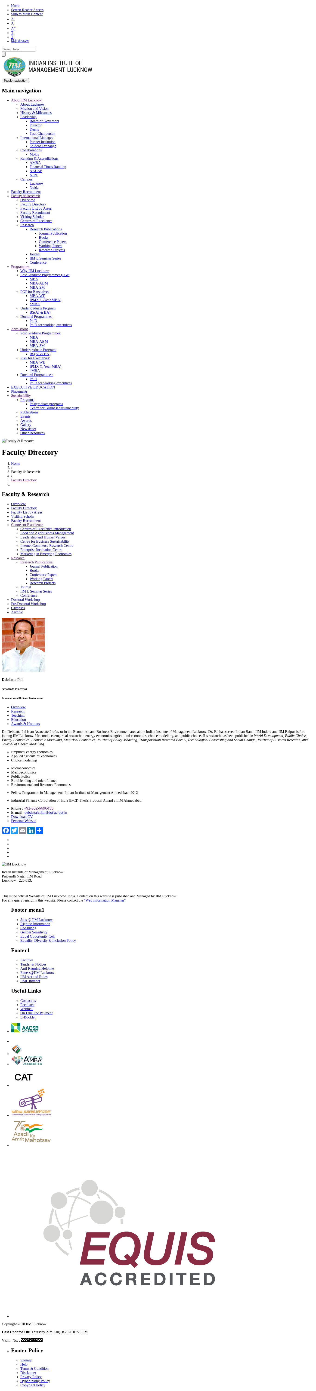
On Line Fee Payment (36, 1013)
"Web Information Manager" (105, 900)
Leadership (28, 117)
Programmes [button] (20, 267)
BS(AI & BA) (40, 312)
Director (36, 125)
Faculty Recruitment (26, 192)
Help (24, 1364)
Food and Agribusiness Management (47, 533)
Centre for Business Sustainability (54, 408)
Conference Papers (52, 242)
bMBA (35, 304)
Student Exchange (43, 146)
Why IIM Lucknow (34, 271)
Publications (29, 412)
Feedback (27, 1005)
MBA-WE (37, 296)
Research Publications (46, 229)
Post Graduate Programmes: (40, 333)
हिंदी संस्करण (20, 41)
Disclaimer (28, 1373)
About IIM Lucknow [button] (26, 100)
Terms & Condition (34, 1368)
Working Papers (50, 246)
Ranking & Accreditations (39, 158)
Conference (38, 262)
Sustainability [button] (21, 395)
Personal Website (23, 821)
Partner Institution (43, 142)
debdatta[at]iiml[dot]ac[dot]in (46, 812)
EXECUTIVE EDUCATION (33, 387)
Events (25, 416)
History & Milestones (36, 113)
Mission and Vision (34, 108)
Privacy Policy (31, 1377)
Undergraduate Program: (38, 350)
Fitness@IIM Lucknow (37, 973)
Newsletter (28, 429)
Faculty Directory (33, 204)
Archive (17, 612)
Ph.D (33, 321)
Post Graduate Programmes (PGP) (45, 275)
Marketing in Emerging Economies (45, 554)
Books (43, 237)
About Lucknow (32, 104)
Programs (27, 400)
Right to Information (35, 924)
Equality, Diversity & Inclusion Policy (48, 940)
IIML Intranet (30, 981)
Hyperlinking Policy (35, 1381)
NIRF (34, 175)
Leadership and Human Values (42, 537)
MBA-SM (37, 287)
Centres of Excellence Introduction (45, 529)
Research (27, 225)
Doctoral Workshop (25, 600)
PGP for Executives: (35, 358)
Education (18, 719)
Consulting (28, 928)
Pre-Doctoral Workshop (28, 604)
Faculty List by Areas (36, 208)
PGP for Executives (34, 291)
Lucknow (37, 183)
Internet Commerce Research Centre (46, 545)
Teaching (18, 715)
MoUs (34, 154)
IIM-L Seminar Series (45, 258)
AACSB (36, 171)
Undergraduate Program (38, 308)
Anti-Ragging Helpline (37, 968)
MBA (34, 279)
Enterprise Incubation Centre (41, 550)
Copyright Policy (32, 1385)
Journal (35, 254)
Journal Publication (53, 233)
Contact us (28, 1001)
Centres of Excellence (36, 221)
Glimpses (18, 608)
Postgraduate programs (46, 404)
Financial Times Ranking (48, 167)
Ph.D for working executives (51, 325)
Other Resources (32, 433)
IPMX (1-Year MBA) (45, 300)
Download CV (22, 817)
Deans (34, 129)
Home (15, 6)
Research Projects (52, 250)
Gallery (25, 425)
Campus (26, 179)
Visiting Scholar (32, 217)
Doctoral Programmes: (36, 375)
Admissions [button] (19, 329)
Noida (34, 188)
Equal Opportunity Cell (37, 936)
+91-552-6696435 (38, 808)
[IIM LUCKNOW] (48, 76)
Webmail (26, 1009)
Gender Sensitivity (33, 932)
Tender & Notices (33, 964)
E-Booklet (27, 1017)
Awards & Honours (25, 724)
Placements (19, 391)
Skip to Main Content (27, 14)
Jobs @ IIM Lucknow (36, 920)
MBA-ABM (39, 283)
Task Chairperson (42, 133)
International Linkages (36, 138)
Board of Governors (44, 121)
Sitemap (26, 1360)
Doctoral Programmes (36, 316)
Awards (26, 420)
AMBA (35, 163)
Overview (27, 200)
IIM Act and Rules (33, 977)
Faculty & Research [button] (25, 196)
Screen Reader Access (27, 10)
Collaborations (31, 150)
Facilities (26, 960)
